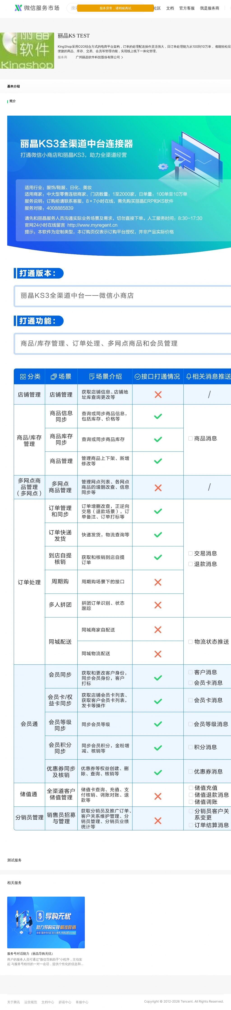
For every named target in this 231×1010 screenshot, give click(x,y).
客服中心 (82, 1002)
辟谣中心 (65, 1002)
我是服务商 (209, 8)
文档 (170, 8)
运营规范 (30, 1002)
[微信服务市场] (37, 8)
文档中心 (48, 1002)
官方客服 (187, 8)
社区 (157, 8)
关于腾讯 (13, 1002)
